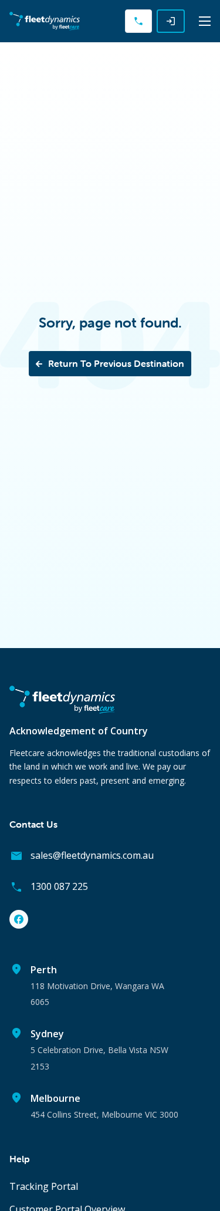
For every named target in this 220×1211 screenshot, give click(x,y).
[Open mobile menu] (205, 21)
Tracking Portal (43, 1186)
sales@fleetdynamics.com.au (92, 855)
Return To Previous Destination (116, 363)
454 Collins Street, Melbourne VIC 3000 (104, 1114)
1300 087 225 (59, 886)
